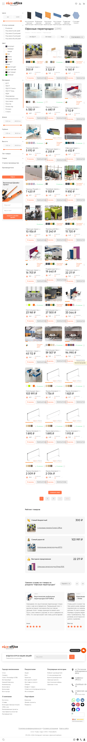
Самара (4, 675)
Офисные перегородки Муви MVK (73, 270)
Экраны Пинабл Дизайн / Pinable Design (33, 189)
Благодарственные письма (11, 705)
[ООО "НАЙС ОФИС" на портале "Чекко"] (78, 713)
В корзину (30, 78)
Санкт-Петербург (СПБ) (10, 677)
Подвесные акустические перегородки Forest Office (73, 229)
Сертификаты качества (10, 712)
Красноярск (6, 687)
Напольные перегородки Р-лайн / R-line (53, 350)
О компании (7, 697)
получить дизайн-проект (13, 216)
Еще (62, 37)
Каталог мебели (36, 32)
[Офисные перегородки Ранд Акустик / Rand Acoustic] (73, 132)
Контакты (5, 700)
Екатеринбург (6, 680)
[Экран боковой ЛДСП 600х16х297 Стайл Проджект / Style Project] (53, 375)
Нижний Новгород (8, 682)
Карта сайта (64, 728)
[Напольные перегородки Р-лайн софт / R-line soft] (73, 334)
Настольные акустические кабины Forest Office (73, 189)
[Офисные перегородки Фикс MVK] (33, 253)
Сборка (27, 684)
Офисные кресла (52, 680)
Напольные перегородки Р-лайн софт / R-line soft (73, 350)
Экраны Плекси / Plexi (53, 107)
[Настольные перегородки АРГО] (33, 294)
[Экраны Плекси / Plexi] (53, 91)
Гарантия (28, 677)
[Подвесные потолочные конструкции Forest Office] (53, 253)
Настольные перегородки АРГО (33, 310)
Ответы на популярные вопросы (35, 689)
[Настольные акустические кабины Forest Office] (73, 173)
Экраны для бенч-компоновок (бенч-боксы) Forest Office (53, 229)
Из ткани (48, 37)
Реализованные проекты (10, 709)
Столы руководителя (54, 675)
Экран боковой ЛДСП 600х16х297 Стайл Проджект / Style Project (53, 391)
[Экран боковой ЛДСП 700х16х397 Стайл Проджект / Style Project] (33, 455)
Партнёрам (29, 697)
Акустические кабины (54, 682)
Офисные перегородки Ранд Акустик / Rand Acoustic (73, 148)
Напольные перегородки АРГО (33, 391)
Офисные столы (52, 684)
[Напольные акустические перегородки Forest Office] (53, 294)
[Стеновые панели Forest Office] (33, 51)
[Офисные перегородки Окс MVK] (73, 91)
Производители (7, 714)
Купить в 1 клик (42, 78)
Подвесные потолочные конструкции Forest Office (53, 269)
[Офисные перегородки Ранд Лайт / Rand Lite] (33, 213)
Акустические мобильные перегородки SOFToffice (73, 310)
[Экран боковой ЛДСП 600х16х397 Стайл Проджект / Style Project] (33, 415)
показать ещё (55, 492)
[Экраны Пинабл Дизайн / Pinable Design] (33, 173)
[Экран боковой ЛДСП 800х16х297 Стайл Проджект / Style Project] (73, 415)
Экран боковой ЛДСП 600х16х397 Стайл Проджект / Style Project (33, 431)
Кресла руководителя (54, 677)
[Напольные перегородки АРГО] (33, 375)
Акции (27, 673)
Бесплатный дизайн (80, 362)
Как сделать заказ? (31, 680)
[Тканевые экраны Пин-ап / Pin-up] (53, 173)
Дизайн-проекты (30, 702)
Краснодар (6, 689)
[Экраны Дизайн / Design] (33, 132)
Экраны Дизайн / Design (33, 148)
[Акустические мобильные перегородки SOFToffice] (73, 294)
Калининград (6, 684)
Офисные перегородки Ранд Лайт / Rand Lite (33, 229)
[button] (27, 51)
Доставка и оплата (31, 682)
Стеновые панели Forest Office (33, 67)
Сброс (13, 177)
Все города (6, 691)
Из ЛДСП (33, 37)
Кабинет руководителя (54, 673)
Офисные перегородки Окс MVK (73, 108)
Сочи (4, 673)
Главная (27, 32)
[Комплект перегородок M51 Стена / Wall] (33, 334)
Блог (26, 675)
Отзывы (4, 702)
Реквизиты (28, 705)
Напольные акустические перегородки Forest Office (53, 310)
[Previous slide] (77, 584)
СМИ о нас (5, 707)
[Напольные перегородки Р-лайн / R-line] (53, 334)
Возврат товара (30, 687)
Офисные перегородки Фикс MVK (33, 270)
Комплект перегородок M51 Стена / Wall (33, 351)
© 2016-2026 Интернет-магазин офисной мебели (43, 735)
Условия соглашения (50, 728)
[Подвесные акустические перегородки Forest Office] (73, 213)
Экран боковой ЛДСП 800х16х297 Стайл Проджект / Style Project (73, 431)
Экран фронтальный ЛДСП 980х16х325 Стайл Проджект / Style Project (53, 431)
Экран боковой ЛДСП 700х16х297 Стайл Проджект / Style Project (73, 391)
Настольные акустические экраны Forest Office (73, 67)
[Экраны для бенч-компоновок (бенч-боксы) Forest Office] (53, 213)
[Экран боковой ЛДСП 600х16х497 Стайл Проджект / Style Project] (53, 455)
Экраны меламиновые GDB (33, 107)
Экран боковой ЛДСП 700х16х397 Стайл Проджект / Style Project (33, 471)
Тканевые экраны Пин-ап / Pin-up (53, 189)
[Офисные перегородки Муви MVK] (73, 253)
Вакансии (28, 700)
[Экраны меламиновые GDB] (33, 91)
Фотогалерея (29, 691)
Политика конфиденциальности (29, 728)
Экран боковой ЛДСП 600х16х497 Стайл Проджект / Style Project (53, 471)
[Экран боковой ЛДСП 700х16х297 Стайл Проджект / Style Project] (73, 375)
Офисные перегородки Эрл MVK (53, 149)
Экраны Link (50, 67)
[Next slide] (35, 62)
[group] (44, 611)
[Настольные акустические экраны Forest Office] (73, 51)
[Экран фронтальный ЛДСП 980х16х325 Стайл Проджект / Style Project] (53, 415)
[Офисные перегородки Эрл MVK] (53, 132)
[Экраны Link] (53, 52)
